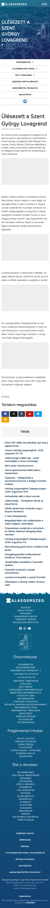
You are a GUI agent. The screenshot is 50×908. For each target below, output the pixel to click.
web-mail (25, 846)
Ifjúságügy (25, 802)
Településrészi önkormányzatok (26, 690)
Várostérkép (25, 714)
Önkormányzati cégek (25, 708)
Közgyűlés (25, 684)
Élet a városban (23, 75)
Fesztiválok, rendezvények (25, 775)
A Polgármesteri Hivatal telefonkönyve (25, 853)
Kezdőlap (10, 44)
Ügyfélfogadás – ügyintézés (26, 751)
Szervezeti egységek (25, 742)
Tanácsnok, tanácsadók (25, 681)
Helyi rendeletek (25, 699)
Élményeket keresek (26, 619)
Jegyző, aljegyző (26, 739)
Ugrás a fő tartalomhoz (42, 1)
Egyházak (26, 793)
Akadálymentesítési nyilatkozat (25, 872)
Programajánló (25, 772)
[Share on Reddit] (29, 414)
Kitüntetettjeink (25, 696)
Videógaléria (25, 781)
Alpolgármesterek (25, 668)
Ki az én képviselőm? (26, 677)
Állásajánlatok (25, 796)
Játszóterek (25, 805)
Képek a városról (26, 784)
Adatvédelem (25, 866)
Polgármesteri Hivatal (24, 69)
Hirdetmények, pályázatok (25, 88)
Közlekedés (26, 808)
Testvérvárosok (26, 722)
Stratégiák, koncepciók (25, 702)
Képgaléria (25, 614)
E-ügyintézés (25, 748)
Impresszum (25, 840)
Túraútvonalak (25, 820)
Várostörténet (25, 611)
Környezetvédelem (25, 717)
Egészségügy (26, 799)
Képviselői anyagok (25, 859)
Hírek (24, 44)
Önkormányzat (23, 62)
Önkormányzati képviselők (24, 671)
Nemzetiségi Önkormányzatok (25, 693)
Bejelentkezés (25, 896)
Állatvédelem (26, 720)
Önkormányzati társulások (25, 711)
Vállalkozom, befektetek (26, 622)
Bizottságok (25, 687)
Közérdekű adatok (25, 753)
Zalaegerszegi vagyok (25, 617)
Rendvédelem (25, 811)
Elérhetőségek (25, 745)
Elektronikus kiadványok (26, 817)
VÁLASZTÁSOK (25, 95)
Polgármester (25, 665)
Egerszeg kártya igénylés (25, 82)
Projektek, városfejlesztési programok (26, 705)
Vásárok (25, 814)
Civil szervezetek (26, 790)
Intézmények (25, 787)
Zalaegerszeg (13, 4)
